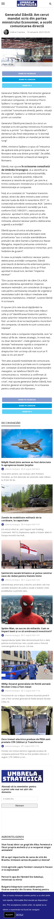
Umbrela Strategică (12, 469)
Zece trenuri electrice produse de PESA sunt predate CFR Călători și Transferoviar (25, 741)
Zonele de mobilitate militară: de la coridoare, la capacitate (21, 519)
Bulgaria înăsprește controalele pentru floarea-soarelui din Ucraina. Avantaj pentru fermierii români (25, 889)
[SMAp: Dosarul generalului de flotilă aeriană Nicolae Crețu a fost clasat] (27, 665)
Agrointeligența (13, 836)
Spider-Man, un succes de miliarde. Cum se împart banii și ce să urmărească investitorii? (26, 630)
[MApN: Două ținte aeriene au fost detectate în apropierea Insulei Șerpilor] (27, 443)
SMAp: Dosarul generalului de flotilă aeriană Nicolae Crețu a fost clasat (26, 685)
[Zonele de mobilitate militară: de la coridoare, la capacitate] (27, 498)
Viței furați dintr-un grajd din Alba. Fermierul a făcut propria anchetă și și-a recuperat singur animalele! (27, 847)
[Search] (50, 3)
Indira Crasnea (17, 32)
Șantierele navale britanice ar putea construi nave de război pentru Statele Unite (26, 574)
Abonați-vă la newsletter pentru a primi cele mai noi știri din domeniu (19, 789)
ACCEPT (9, 915)
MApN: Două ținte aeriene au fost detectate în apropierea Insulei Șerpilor (26, 464)
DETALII (19, 915)
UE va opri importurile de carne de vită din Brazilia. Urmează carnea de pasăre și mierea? (26, 858)
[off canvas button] (3, 3)
